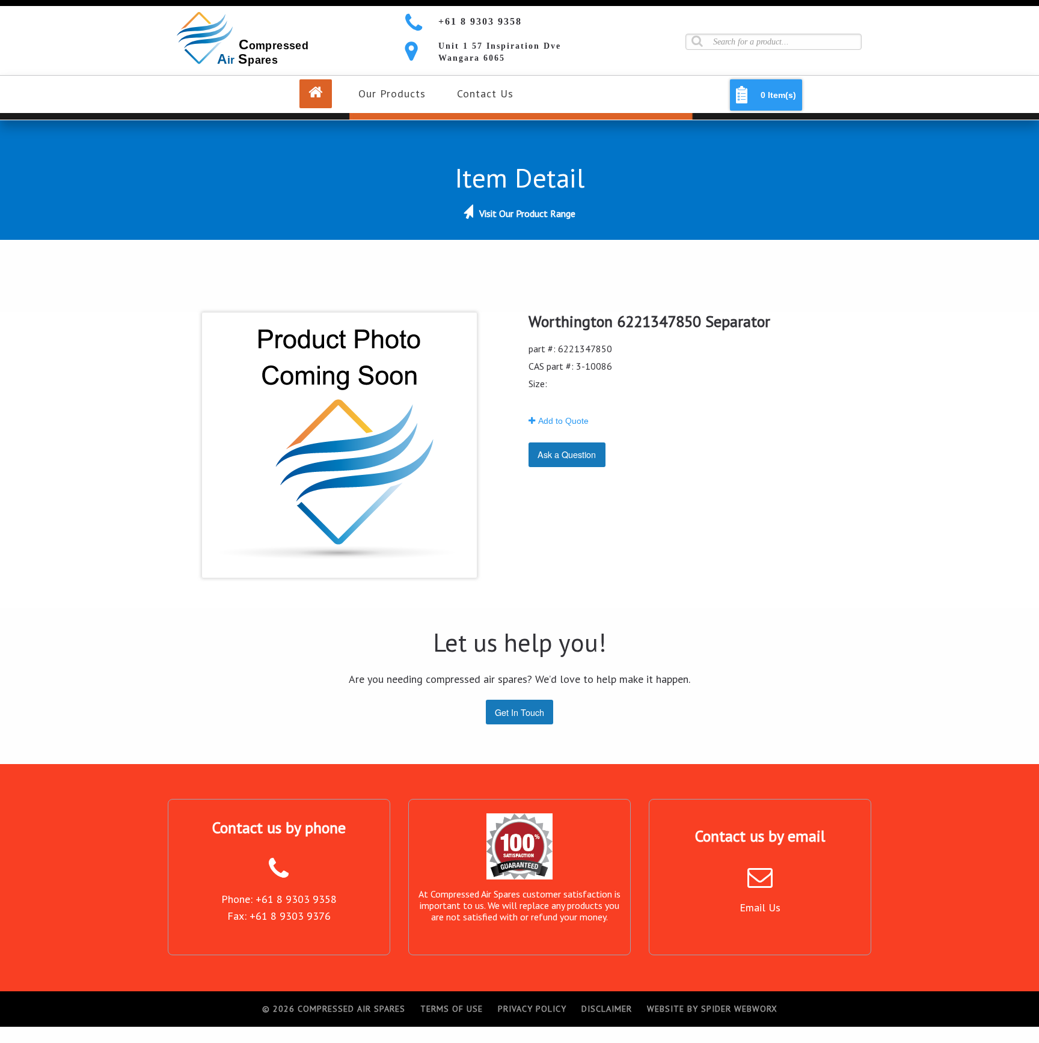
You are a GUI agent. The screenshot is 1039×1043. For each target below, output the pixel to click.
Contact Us (485, 93)
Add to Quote (563, 421)
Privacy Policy (532, 1008)
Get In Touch (519, 712)
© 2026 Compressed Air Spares (333, 1008)
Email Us (760, 907)
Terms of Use (451, 1008)
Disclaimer (606, 1008)
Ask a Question (567, 454)
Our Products (392, 93)
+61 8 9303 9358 (480, 21)
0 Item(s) (778, 95)
